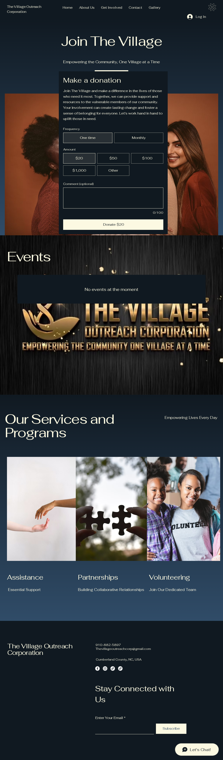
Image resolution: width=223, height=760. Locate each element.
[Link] (112, 668)
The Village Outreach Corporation (40, 649)
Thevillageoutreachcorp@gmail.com (123, 649)
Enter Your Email (109, 718)
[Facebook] (97, 668)
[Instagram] (105, 668)
